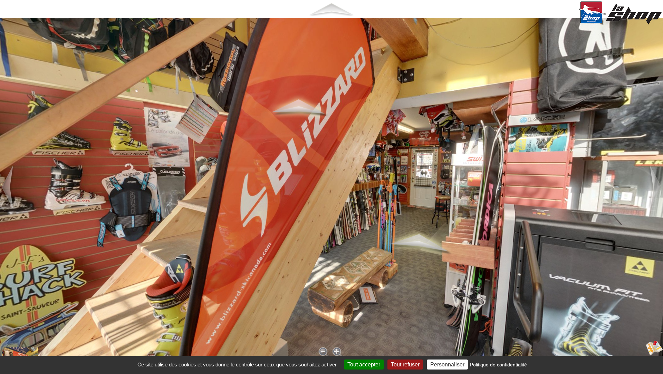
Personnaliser (447, 364)
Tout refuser (405, 364)
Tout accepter (363, 364)
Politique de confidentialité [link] (498, 364)
